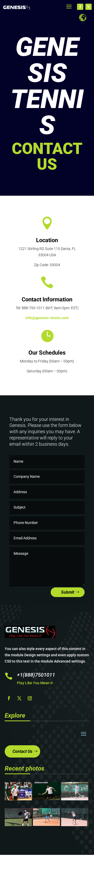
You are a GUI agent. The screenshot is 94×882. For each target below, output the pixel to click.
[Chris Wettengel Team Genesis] (46, 799)
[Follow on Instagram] (30, 698)
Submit (67, 592)
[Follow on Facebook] (80, 7)
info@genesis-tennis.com (47, 318)
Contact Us (22, 751)
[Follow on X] (88, 7)
